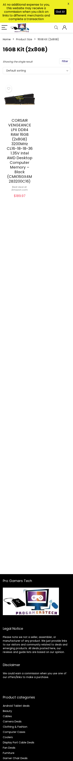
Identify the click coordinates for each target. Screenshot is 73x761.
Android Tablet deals (16, 706)
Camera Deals (12, 721)
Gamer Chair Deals (15, 758)
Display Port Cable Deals (18, 742)
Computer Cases (14, 732)
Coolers (8, 737)
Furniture (8, 753)
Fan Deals (9, 748)
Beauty (7, 711)
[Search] (56, 28)
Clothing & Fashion (15, 727)
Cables (7, 716)
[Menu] (4, 28)
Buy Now (19, 200)
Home (7, 39)
